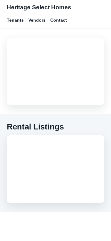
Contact (58, 20)
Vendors (37, 20)
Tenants (15, 20)
